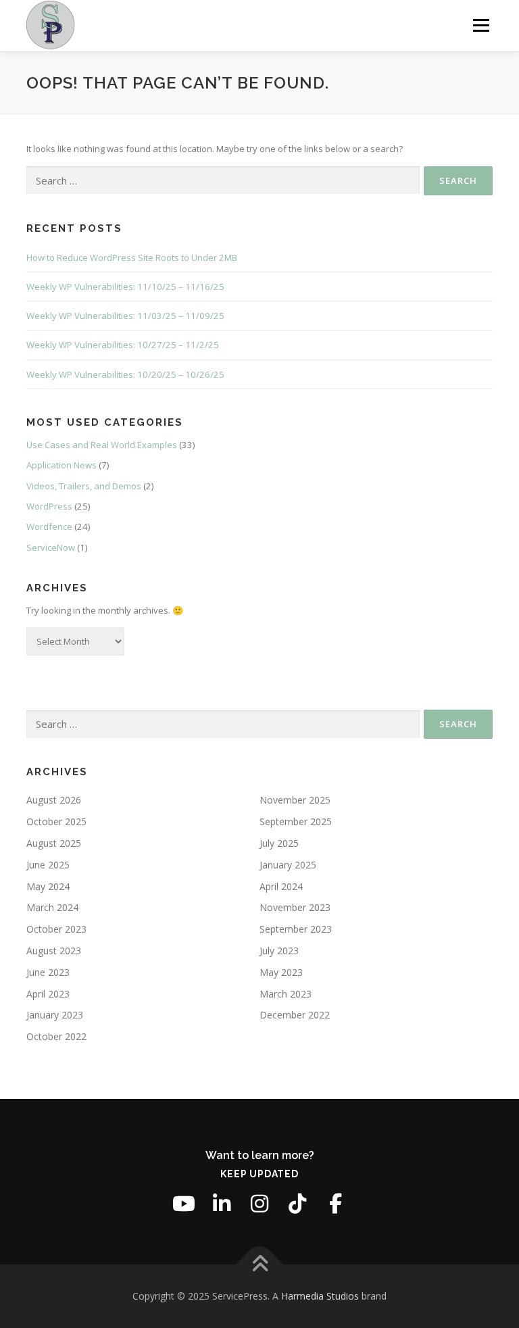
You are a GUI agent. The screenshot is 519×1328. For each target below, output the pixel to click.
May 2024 (48, 886)
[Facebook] (335, 1204)
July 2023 (279, 950)
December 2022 (295, 1014)
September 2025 (296, 821)
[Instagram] (259, 1204)
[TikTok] (297, 1204)
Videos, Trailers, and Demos (83, 486)
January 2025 (288, 864)
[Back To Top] (260, 1265)
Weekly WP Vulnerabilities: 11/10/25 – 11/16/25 (125, 286)
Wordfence (49, 526)
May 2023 (281, 972)
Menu (481, 25)
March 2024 (52, 907)
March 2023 (286, 993)
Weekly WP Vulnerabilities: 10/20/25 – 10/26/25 (125, 374)
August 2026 (53, 799)
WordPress (49, 506)
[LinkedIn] (222, 1204)
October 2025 (56, 821)
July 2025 (279, 843)
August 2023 (53, 950)
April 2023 (48, 993)
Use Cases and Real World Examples (101, 445)
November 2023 (295, 907)
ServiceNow (50, 547)
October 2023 (56, 929)
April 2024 (281, 886)
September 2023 (296, 929)
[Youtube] (184, 1204)
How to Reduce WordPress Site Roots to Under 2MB (131, 257)
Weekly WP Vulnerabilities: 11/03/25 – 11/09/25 (125, 316)
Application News (61, 465)
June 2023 (48, 972)
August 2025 (53, 843)
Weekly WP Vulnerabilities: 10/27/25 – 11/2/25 (122, 345)
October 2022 (56, 1036)
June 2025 (48, 864)
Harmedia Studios (320, 1295)
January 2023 (54, 1014)
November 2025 (295, 799)
